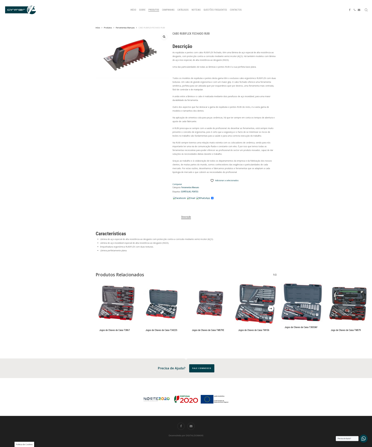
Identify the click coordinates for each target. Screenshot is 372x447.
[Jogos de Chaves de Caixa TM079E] (209, 304)
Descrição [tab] (186, 216)
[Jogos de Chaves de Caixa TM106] (256, 304)
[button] (164, 36)
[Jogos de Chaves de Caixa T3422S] (163, 304)
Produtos (108, 27)
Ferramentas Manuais (125, 27)
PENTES (195, 191)
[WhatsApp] (203, 198)
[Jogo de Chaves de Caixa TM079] (348, 304)
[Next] (271, 308)
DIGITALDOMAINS (194, 435)
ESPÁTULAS (186, 191)
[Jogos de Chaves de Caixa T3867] (117, 304)
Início (98, 27)
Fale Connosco (201, 368)
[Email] (191, 198)
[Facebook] (179, 198)
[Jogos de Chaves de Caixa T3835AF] (302, 302)
